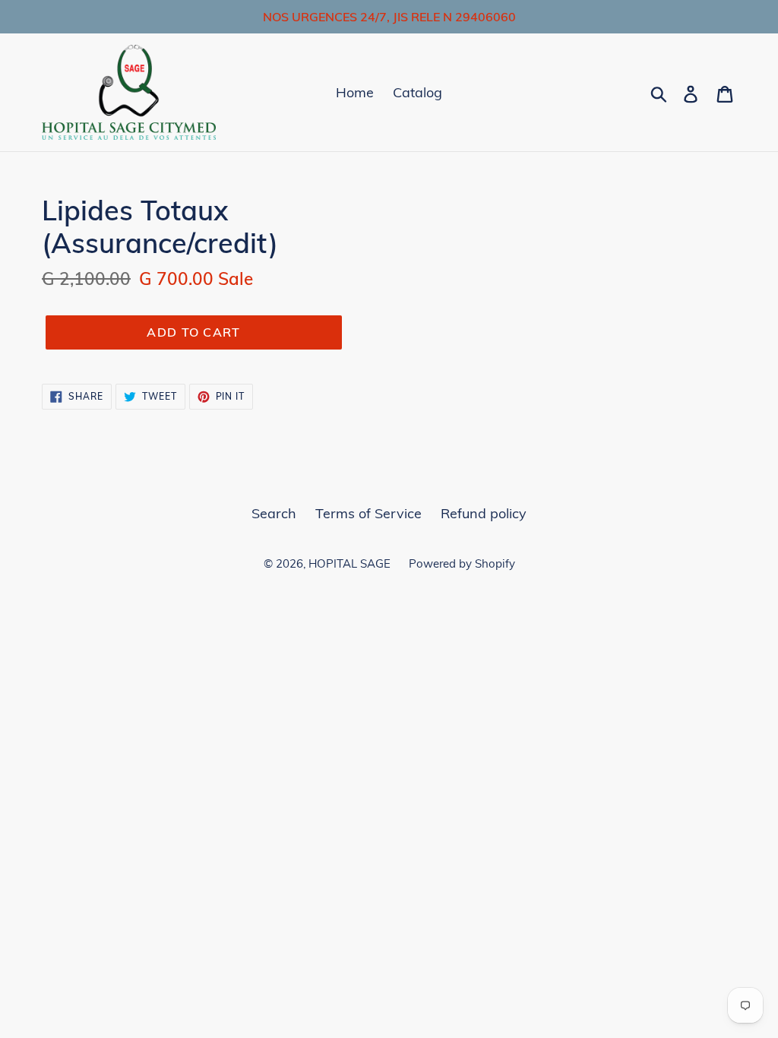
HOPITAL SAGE (351, 563)
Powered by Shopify (462, 563)
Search (273, 513)
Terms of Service (368, 513)
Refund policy (484, 513)
